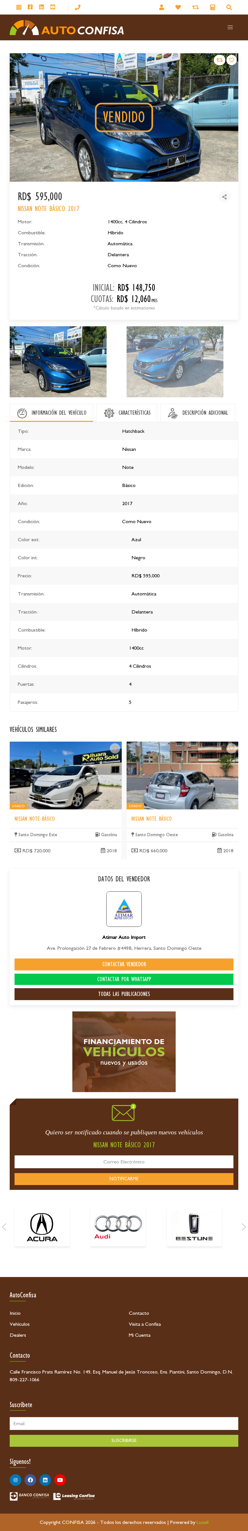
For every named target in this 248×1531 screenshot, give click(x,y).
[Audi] (118, 1227)
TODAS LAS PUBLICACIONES (124, 994)
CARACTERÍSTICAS (134, 413)
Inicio (15, 1313)
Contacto (139, 1313)
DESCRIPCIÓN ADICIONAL (205, 413)
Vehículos (20, 1324)
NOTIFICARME (124, 1179)
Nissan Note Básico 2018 (36, 745)
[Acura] (42, 1227)
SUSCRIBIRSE (124, 1440)
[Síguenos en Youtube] (52, 7)
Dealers (18, 1335)
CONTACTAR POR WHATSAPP (124, 979)
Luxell (203, 1522)
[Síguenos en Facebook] (30, 7)
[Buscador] (230, 7)
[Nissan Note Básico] (115, 748)
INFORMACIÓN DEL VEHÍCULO (59, 413)
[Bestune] (194, 1227)
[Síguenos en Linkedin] (41, 7)
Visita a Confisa (145, 1324)
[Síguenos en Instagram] (18, 7)
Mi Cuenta (139, 1335)
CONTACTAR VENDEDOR (124, 964)
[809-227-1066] (77, 7)
